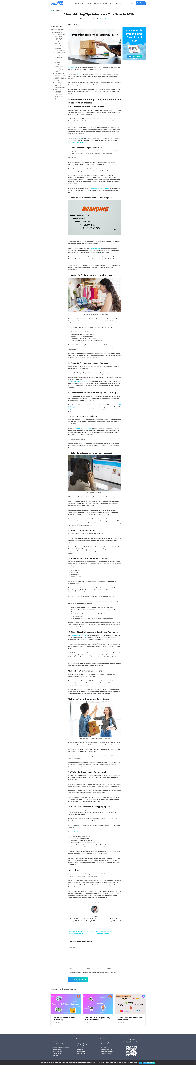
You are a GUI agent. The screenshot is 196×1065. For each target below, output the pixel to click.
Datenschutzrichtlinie (106, 1053)
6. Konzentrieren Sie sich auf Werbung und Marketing (60, 57)
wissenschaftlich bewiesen (79, 635)
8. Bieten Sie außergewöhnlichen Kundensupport (59, 66)
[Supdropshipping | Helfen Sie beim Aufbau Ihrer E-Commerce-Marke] (56, 3)
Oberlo (79, 74)
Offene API (55, 1055)
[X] (75, 25)
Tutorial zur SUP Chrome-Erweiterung (63, 1018)
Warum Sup (55, 1042)
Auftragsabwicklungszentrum (84, 1044)
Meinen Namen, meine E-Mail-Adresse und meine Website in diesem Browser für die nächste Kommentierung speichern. (93, 973)
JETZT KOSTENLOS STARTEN (134, 57)
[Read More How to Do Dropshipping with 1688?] (98, 1004)
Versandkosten (105, 1047)
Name (71, 968)
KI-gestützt (71, 409)
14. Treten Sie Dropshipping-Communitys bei (58, 91)
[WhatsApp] (77, 25)
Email (89, 968)
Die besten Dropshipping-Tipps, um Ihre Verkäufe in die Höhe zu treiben (58, 31)
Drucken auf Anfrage (82, 1045)
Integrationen (97, 3)
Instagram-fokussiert (83, 409)
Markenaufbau (80, 1047)
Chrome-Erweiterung (58, 1045)
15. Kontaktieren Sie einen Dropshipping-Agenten (59, 96)
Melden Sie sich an (140, 3)
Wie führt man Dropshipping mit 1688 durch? (97, 1018)
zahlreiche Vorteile (96, 248)
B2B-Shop (115, 3)
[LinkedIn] (72, 25)
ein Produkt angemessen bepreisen (79, 381)
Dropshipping (72, 67)
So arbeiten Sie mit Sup (58, 1044)
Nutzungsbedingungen (106, 1049)
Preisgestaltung (107, 3)
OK (140, 1062)
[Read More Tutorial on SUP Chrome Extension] (66, 1004)
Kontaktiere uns (105, 1045)
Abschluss (54, 100)
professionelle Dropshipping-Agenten (99, 188)
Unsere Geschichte (57, 1051)
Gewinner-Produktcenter (83, 1042)
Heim (75, 3)
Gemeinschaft (104, 1044)
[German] (124, 3)
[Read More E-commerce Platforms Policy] (130, 1004)
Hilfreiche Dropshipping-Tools (83, 428)
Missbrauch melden (81, 1053)
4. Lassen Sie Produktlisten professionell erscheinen (60, 48)
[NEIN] (194, 1062)
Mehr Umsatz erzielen (110, 18)
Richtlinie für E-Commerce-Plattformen (129, 1018)
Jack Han (102, 18)
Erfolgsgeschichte (57, 1053)
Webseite (108, 968)
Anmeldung (131, 3)
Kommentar (72, 947)
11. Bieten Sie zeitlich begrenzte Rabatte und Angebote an (60, 78)
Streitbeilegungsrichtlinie (107, 1051)
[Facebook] (69, 25)
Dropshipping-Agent (79, 832)
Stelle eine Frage (105, 1042)
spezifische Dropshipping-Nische (77, 142)
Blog (120, 3)
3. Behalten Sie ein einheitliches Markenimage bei (59, 43)
